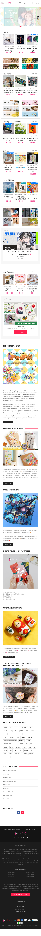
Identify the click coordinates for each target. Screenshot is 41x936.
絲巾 (5, 753)
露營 (31, 743)
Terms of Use (10, 872)
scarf (5, 727)
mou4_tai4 (33, 46)
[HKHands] (6, 3)
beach (6, 747)
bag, (30, 747)
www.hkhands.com (21, 911)
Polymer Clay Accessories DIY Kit (8, 169)
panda (24, 747)
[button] (36, 44)
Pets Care (5, 788)
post (33, 734)
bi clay (9, 165)
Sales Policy (11, 874)
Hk (5, 734)
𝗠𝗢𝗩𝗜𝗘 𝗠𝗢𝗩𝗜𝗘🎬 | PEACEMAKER (32, 51)
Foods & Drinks (7, 799)
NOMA (9, 88)
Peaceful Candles (9, 46)
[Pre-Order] (20, 187)
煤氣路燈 (31, 753)
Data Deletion (30, 876)
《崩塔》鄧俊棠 (20, 48)
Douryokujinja (33, 286)
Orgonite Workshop (8, 290)
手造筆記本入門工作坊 (32, 290)
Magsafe (26, 734)
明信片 (32, 730)
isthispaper (9, 136)
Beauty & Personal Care (9, 781)
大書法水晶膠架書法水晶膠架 (10, 740)
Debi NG (20, 326)
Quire (21, 46)
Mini (11, 750)
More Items (35, 73)
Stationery (6, 774)
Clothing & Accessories (9, 770)
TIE (26, 743)
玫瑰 (11, 730)
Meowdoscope (9, 194)
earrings (24, 753)
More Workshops (33, 272)
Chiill (33, 136)
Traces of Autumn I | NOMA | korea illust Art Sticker (8, 92)
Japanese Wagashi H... (20, 290)
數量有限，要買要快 (9, 656)
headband (18, 757)
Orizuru (17, 753)
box (18, 737)
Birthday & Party (7, 795)
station (23, 737)
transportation (8, 743)
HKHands (21, 256)
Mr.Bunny (21, 165)
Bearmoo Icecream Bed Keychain (32, 199)
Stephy (10, 753)
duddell (21, 740)
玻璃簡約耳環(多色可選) (20, 139)
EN (27, 837)
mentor (30, 737)
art (32, 750)
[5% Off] (32, 158)
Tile (12, 757)
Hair (16, 743)
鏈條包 (21, 730)
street (21, 743)
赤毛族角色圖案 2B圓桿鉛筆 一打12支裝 (33, 169)
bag (11, 727)
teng (5, 750)
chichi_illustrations (21, 194)
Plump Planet (21, 286)
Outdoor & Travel (8, 792)
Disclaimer (11, 876)
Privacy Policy (30, 872)
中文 (22, 837)
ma (21, 734)
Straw (11, 747)
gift (16, 727)
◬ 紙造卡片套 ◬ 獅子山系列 (8, 139)
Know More (8, 422)
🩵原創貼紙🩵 (20, 167)
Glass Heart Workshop (22, 136)
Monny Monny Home (9, 286)
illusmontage (23, 727)
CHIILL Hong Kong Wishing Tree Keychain (32, 140)
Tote (31, 727)
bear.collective (33, 194)
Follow (21, 332)
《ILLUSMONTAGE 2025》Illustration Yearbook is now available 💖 (20, 253)
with (15, 750)
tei (34, 747)
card (9, 734)
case (27, 730)
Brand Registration (20, 894)
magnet (26, 750)
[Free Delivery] (32, 39)
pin (5, 737)
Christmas (11, 737)
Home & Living (7, 777)
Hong (16, 730)
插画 (21, 750)
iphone (15, 734)
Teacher (6, 757)
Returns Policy (30, 874)
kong (5, 730)
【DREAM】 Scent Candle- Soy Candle (8, 51)
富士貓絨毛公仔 (8, 197)
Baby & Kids (6, 784)
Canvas (18, 747)
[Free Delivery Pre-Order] (8, 128)
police (28, 740)
